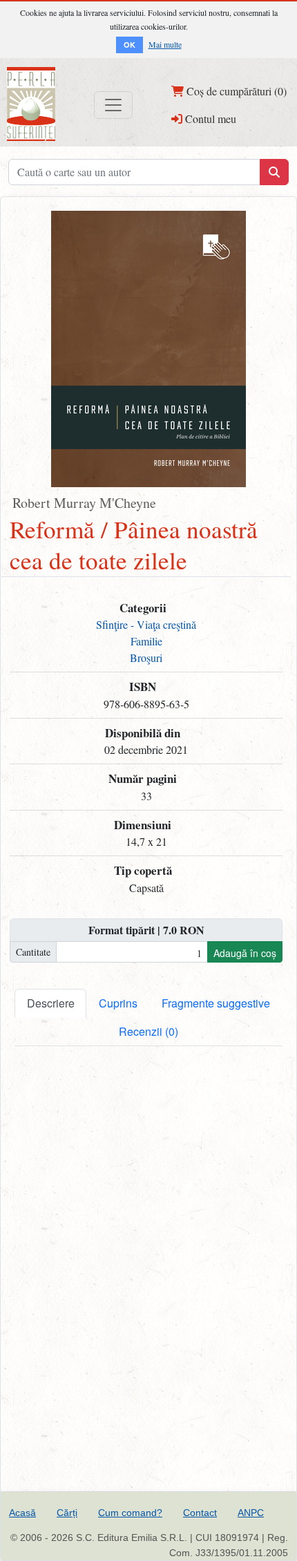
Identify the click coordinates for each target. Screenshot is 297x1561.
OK (129, 44)
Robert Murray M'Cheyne (84, 502)
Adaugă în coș (244, 953)
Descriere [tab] (51, 1003)
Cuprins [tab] (118, 1003)
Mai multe (165, 44)
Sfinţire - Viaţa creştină (146, 624)
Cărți (67, 1512)
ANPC (251, 1512)
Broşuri (146, 657)
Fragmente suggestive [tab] (216, 1003)
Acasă (22, 1512)
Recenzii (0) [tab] (148, 1031)
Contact (200, 1512)
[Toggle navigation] (113, 105)
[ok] (274, 172)
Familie (146, 641)
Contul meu (209, 118)
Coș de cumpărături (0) (235, 91)
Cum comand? (130, 1512)
